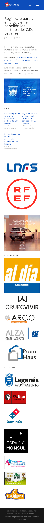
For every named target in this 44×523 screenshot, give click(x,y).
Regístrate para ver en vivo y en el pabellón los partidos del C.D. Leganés (12, 118)
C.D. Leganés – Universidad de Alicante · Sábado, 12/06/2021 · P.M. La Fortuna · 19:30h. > (21, 60)
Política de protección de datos (18, 516)
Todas (17, 37)
